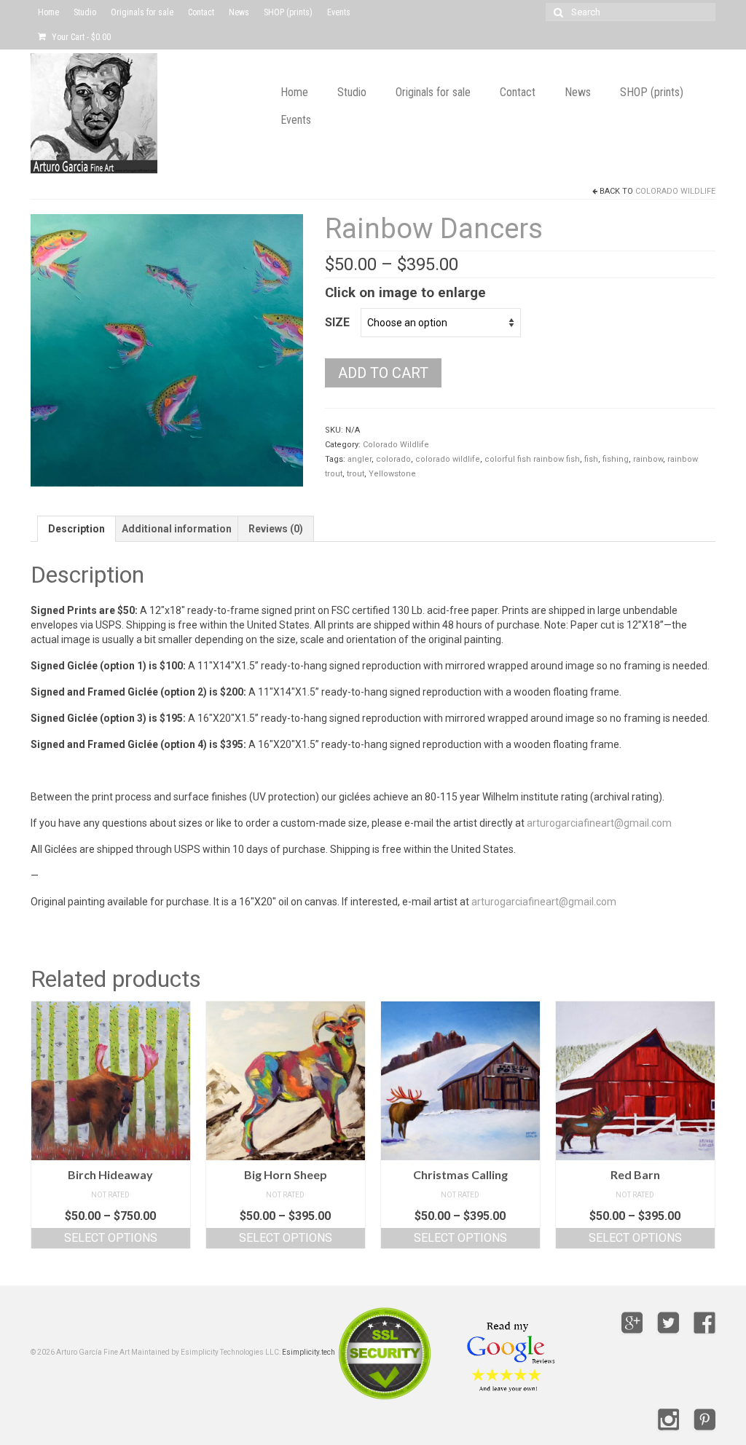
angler (360, 459)
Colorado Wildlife (675, 191)
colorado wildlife (447, 459)
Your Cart (80, 37)
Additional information (177, 529)
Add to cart (383, 373)
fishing (615, 459)
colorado (393, 459)
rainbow (648, 459)
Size (337, 322)
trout (355, 474)
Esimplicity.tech (308, 1352)
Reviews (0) (275, 529)
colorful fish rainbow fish (532, 459)
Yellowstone (392, 474)
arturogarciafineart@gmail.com (599, 823)
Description (76, 529)
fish (591, 459)
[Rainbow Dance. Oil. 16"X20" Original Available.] (167, 349)
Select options (110, 1238)
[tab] (76, 529)
